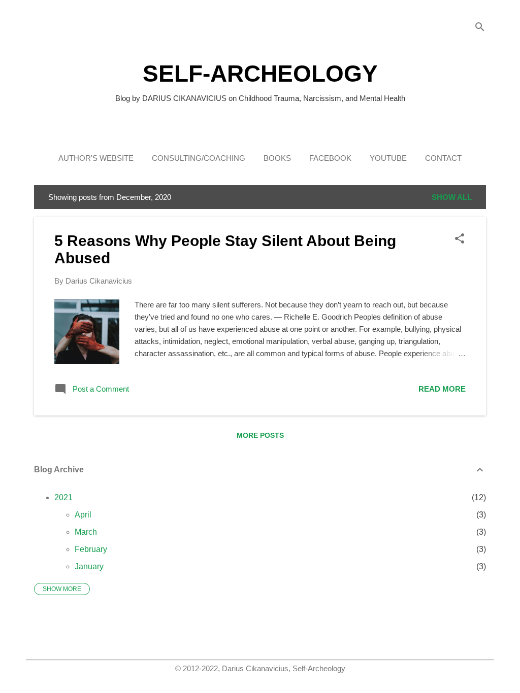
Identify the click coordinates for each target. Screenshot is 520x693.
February (91, 549)
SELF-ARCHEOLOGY (260, 73)
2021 (63, 497)
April (83, 514)
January (89, 566)
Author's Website (96, 158)
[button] (459, 239)
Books (277, 158)
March (86, 532)
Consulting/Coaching (198, 158)
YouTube (388, 158)
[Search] (480, 27)
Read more (442, 389)
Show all (452, 197)
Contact (443, 158)
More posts (260, 435)
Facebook (330, 158)
